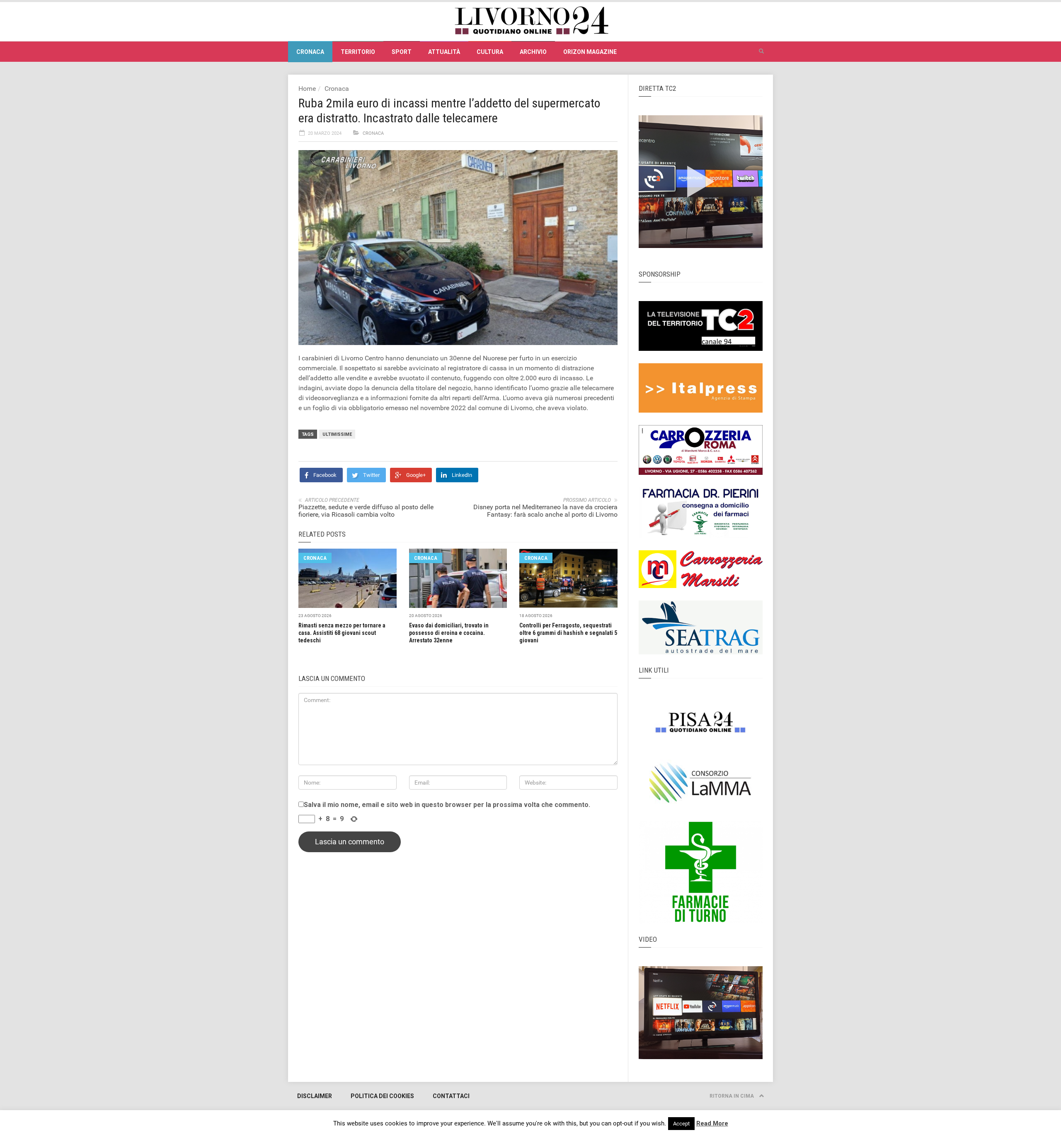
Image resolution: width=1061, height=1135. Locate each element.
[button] (761, 51)
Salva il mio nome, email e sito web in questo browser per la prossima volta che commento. (447, 805)
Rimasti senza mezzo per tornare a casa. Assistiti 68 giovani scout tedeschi (341, 633)
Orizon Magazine (590, 52)
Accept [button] (681, 1123)
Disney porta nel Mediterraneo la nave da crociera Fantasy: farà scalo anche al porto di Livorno (545, 510)
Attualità (444, 52)
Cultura (490, 52)
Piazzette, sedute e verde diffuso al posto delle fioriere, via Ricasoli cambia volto (366, 510)
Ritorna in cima (732, 1096)
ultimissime (337, 434)
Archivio (533, 52)
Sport (402, 52)
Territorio (358, 52)
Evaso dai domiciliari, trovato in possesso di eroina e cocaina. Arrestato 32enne (449, 633)
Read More (712, 1123)
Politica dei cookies (382, 1096)
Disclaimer (314, 1096)
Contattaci (451, 1096)
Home (307, 88)
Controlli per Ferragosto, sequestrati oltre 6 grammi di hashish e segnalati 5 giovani (568, 633)
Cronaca (310, 52)
